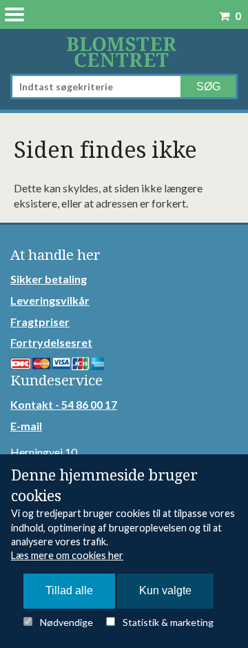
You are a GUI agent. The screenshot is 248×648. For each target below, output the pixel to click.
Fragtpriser (40, 321)
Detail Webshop (124, 51)
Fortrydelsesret (51, 342)
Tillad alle (69, 590)
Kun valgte (165, 590)
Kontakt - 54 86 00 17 (63, 404)
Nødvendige (66, 622)
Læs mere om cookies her (67, 555)
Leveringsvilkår (50, 300)
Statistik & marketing (168, 622)
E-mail (26, 425)
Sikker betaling (48, 278)
